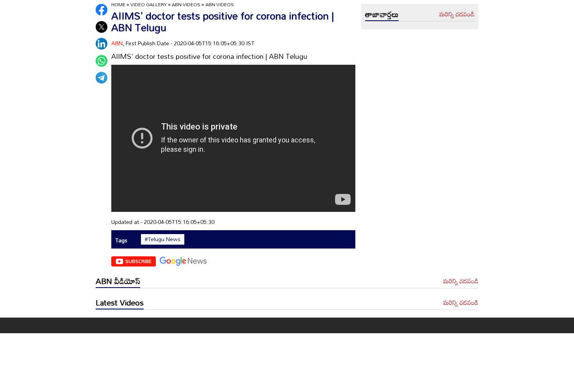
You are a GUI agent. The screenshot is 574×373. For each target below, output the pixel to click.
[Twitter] (101, 27)
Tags (121, 240)
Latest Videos (120, 302)
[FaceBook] (101, 10)
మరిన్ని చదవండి (456, 14)
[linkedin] (101, 44)
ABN (117, 43)
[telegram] (101, 77)
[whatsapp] (101, 61)
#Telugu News (162, 239)
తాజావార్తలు (382, 14)
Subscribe (138, 261)
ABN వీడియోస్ (118, 281)
